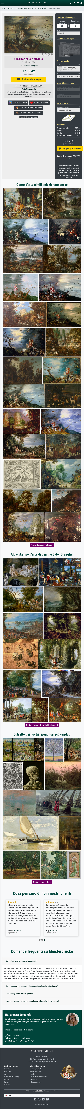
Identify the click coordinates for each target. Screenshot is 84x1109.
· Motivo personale (35, 1069)
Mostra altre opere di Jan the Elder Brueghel (42, 725)
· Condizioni (7, 1071)
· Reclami (6, 1082)
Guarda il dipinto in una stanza (29, 113)
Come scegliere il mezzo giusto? (19, 993)
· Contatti (6, 1069)
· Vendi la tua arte (35, 1071)
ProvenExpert (18, 931)
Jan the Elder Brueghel (39, 8)
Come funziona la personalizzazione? (21, 961)
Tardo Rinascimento (24, 8)
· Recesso (6, 1079)
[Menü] (2, 3)
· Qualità (32, 1074)
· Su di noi (7, 1085)
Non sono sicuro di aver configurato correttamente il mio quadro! (32, 1001)
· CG (5, 1074)
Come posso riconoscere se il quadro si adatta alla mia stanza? (32, 986)
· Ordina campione (35, 1082)
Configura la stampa (30, 79)
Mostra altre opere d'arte (42, 882)
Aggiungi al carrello (71, 148)
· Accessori (33, 1079)
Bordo (58, 30)
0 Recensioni (33, 117)
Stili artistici (11, 8)
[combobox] (68, 33)
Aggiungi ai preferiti (40, 102)
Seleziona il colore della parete (30, 108)
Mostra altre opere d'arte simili (42, 545)
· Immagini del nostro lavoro (38, 1077)
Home (4, 8)
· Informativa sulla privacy (11, 1077)
